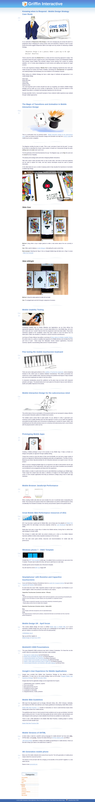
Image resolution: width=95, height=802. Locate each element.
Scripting (24, 788)
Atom (74, 800)
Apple (23, 779)
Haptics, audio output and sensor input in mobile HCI (37, 661)
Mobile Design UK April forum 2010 (31, 638)
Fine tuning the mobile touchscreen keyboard (42, 352)
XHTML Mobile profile (57, 737)
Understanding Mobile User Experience (34, 658)
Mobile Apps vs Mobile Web (57, 627)
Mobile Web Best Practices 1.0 (30, 707)
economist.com (33, 764)
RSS (77, 800)
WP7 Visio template (34, 560)
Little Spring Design (27, 740)
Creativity (24, 780)
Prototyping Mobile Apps (33, 434)
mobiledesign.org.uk (27, 633)
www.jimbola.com (45, 800)
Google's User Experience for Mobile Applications (44, 671)
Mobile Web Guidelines (32, 700)
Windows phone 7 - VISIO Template (38, 550)
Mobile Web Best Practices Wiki (30, 723)
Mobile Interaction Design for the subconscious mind (46, 393)
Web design (24, 795)
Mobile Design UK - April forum (36, 623)
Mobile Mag (61, 800)
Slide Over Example (28, 253)
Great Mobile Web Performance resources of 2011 (44, 513)
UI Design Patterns (26, 791)
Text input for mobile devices (31, 655)
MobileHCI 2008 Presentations (35, 647)
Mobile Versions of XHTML (34, 733)
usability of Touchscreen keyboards (54, 372)
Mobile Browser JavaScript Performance (40, 486)
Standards (24, 789)
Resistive (31, 585)
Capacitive (25, 585)
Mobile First (70, 523)
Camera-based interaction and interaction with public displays (39, 663)
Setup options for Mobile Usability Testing (61, 337)
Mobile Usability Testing (33, 310)
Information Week (41, 678)
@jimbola (33, 800)
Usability (24, 793)
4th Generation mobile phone (35, 752)
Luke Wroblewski (61, 525)
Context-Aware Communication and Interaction (36, 660)
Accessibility (25, 777)
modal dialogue (41, 248)
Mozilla (23, 786)
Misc (23, 782)
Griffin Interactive (45, 3)
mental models (67, 136)
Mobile (23, 785)
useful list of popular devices (57, 583)
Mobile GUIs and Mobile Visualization (33, 656)
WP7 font (37, 567)
